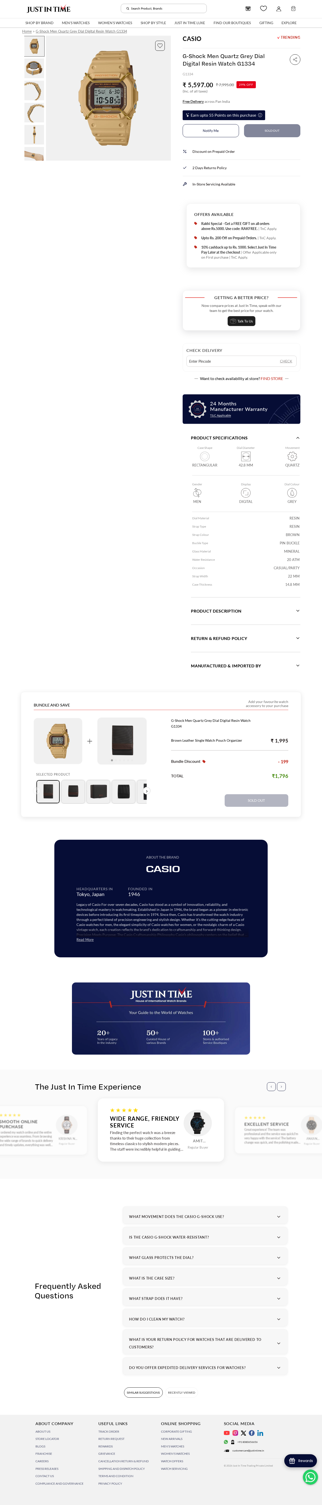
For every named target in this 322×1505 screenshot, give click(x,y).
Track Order (108, 1431)
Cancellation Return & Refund (123, 1461)
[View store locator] (248, 9)
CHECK (286, 361)
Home (27, 31)
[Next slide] (167, 98)
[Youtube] (227, 1433)
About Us (42, 1431)
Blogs (40, 1446)
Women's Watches (175, 1453)
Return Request (111, 1439)
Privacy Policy (110, 1483)
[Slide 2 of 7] (34, 68)
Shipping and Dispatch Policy (121, 1469)
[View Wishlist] (263, 8)
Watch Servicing (174, 1469)
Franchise (43, 1453)
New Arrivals (171, 1439)
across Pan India (206, 101)
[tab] (48, 792)
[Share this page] (295, 59)
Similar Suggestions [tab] (143, 1392)
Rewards (105, 1446)
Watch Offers (172, 1461)
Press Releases (46, 1469)
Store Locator (47, 1439)
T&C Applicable (220, 415)
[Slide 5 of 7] (34, 135)
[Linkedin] (260, 1433)
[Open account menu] (278, 8)
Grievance (106, 1453)
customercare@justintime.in (248, 1450)
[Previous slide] (50, 98)
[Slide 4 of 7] (34, 112)
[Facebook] (252, 1433)
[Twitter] (243, 1433)
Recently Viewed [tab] (181, 1392)
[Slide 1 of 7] (34, 46)
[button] (160, 46)
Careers (42, 1461)
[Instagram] (235, 1433)
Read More (85, 939)
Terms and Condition (115, 1476)
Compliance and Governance (59, 1483)
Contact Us (44, 1476)
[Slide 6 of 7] (34, 157)
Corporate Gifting (176, 1431)
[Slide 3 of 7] (34, 90)
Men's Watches (172, 1446)
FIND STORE (272, 378)
